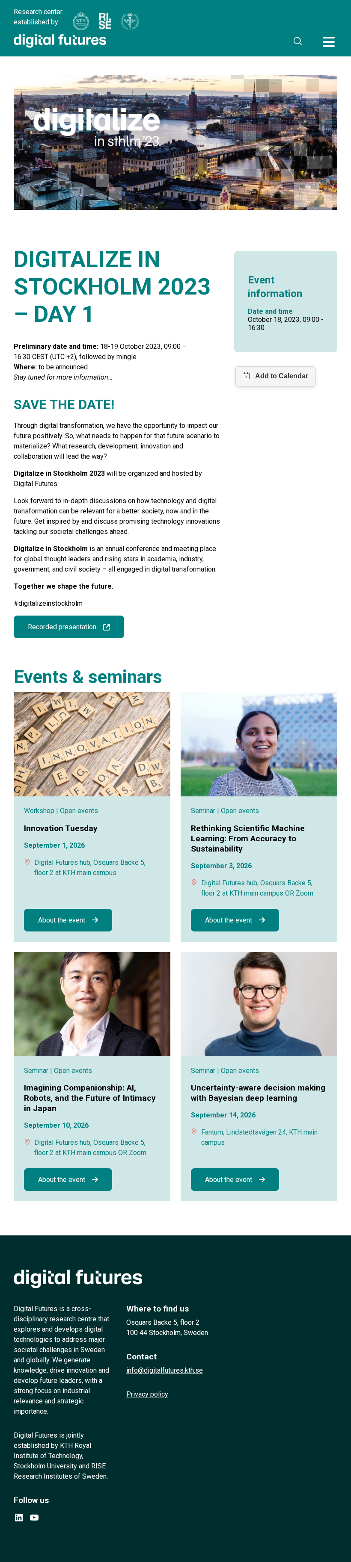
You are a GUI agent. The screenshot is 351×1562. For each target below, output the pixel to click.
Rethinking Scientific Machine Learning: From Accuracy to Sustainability (248, 838)
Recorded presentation (62, 627)
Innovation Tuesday (61, 828)
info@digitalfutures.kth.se (164, 1370)
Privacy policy (147, 1394)
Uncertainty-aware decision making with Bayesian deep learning (258, 1093)
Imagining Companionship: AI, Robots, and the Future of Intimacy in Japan (90, 1098)
